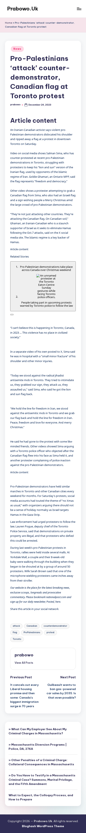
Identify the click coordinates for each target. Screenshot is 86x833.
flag (15, 632)
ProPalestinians (32, 632)
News (17, 48)
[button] (24, 662)
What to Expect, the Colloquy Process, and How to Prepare (41, 797)
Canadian (32, 626)
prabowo (24, 654)
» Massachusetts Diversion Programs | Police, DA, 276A (38, 747)
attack (16, 626)
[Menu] (79, 9)
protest (50, 632)
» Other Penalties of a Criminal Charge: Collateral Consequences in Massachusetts (41, 762)
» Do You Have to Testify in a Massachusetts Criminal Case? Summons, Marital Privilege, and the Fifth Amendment (42, 779)
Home (8, 22)
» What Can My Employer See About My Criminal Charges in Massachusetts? (38, 731)
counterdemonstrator (55, 626)
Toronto (17, 639)
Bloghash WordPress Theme (43, 826)
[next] (12, 314)
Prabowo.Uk (22, 8)
